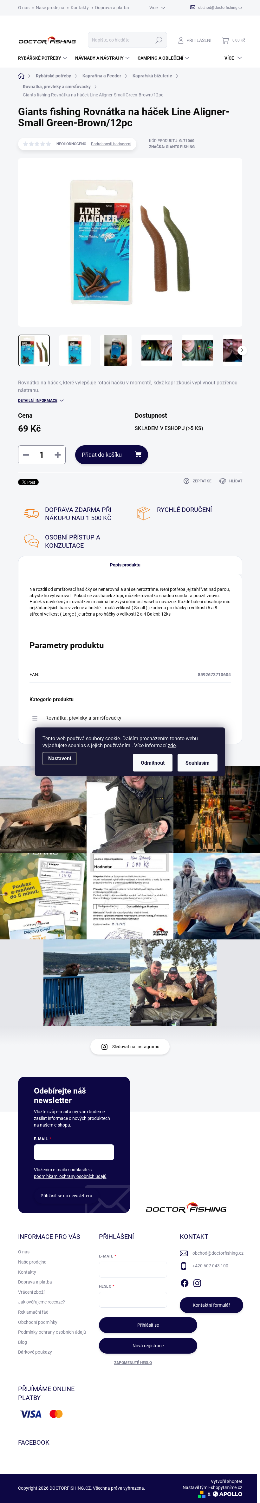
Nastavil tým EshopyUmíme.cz (212, 1487)
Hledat (158, 39)
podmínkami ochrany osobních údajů (70, 1176)
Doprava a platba (112, 7)
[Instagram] (197, 1282)
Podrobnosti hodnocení (111, 144)
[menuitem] (43, 58)
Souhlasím (197, 763)
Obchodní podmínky (37, 1322)
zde (172, 745)
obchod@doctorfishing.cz (218, 1253)
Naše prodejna (50, 7)
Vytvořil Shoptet (226, 1481)
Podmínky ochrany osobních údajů (52, 1332)
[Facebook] (184, 1282)
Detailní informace (37, 400)
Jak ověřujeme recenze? (41, 1301)
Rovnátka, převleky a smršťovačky (83, 718)
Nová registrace (148, 1345)
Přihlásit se (148, 1325)
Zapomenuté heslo (133, 1363)
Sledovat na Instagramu (135, 1046)
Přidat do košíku (102, 454)
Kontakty (80, 7)
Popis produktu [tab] (125, 564)
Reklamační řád (33, 1312)
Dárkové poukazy (35, 1352)
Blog (22, 1342)
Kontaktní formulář (211, 1305)
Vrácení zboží (31, 1292)
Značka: (172, 147)
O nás (23, 7)
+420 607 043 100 (210, 1265)
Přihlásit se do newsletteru (66, 1195)
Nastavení (59, 758)
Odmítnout (153, 763)
